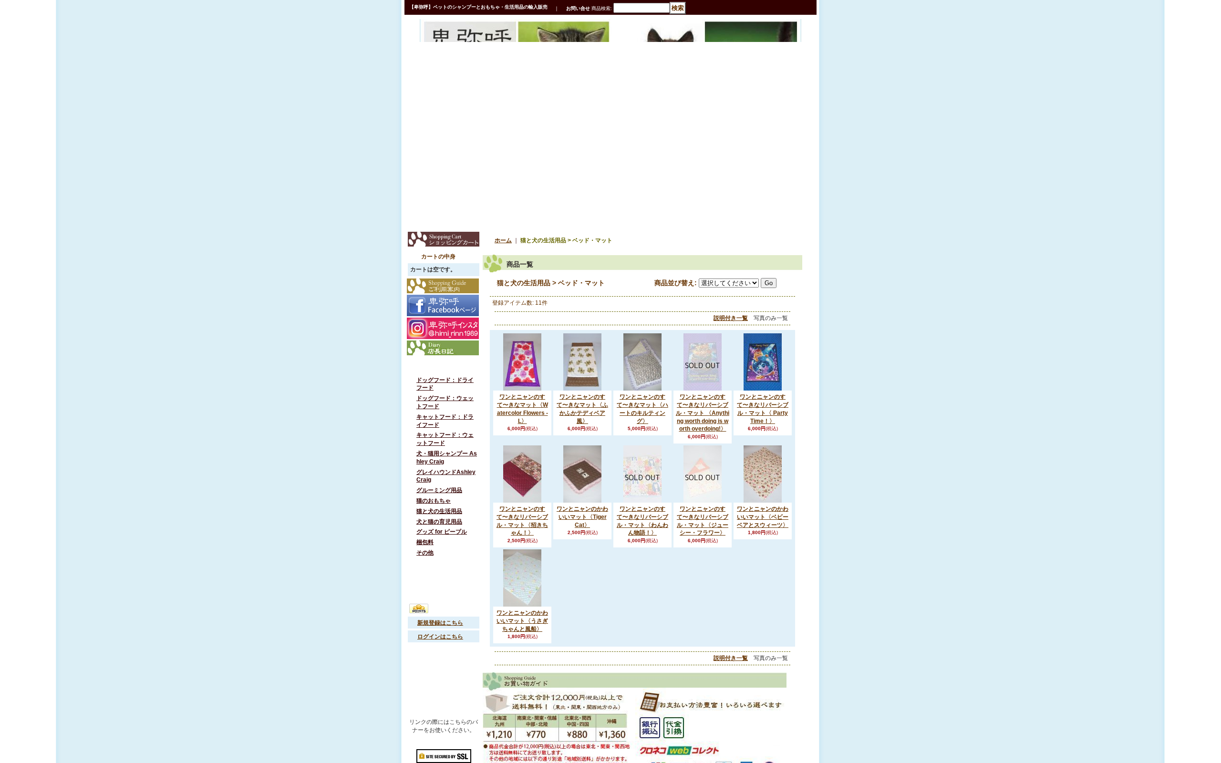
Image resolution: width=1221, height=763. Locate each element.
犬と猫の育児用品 (439, 536)
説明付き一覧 (731, 318)
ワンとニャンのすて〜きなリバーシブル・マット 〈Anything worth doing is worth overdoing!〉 (702, 412)
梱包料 (425, 559)
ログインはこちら (440, 655)
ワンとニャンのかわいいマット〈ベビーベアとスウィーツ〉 (762, 516)
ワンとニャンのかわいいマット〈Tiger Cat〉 (582, 516)
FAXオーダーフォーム (443, 682)
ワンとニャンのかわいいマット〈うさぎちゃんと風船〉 (522, 620)
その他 (425, 571)
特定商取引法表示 (443, 590)
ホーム (503, 240)
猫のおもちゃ (433, 512)
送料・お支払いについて (446, 668)
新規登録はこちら (440, 641)
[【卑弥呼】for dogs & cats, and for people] (454, 39)
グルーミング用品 (439, 500)
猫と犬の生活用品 (439, 524)
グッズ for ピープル (441, 547)
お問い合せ (578, 8)
